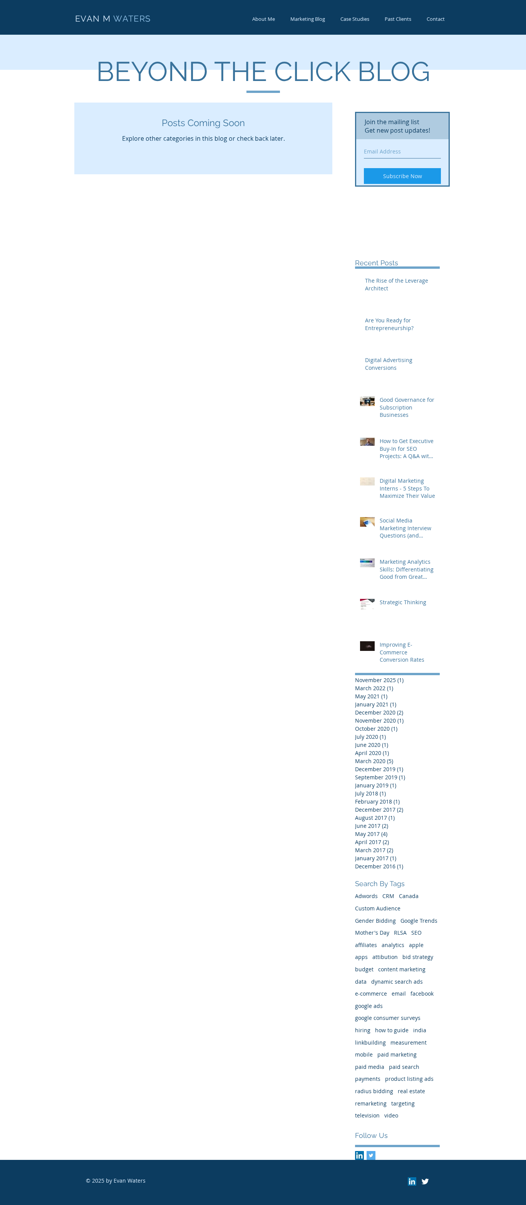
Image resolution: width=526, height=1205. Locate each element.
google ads (369, 1006)
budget (364, 969)
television (367, 1115)
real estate (411, 1091)
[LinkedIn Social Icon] (359, 1155)
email (399, 993)
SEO (416, 932)
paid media (369, 1066)
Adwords (366, 896)
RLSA (400, 932)
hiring (362, 1030)
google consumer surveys (387, 1017)
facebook (422, 993)
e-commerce (371, 993)
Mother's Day (372, 932)
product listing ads (409, 1078)
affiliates (366, 945)
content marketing (401, 969)
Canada (409, 896)
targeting (403, 1103)
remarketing (371, 1103)
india (419, 1030)
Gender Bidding (375, 920)
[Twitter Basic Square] (371, 1155)
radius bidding (374, 1091)
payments (367, 1078)
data (361, 981)
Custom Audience (377, 908)
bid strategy (417, 957)
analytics (393, 945)
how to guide (392, 1030)
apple (416, 945)
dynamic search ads (397, 981)
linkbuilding (370, 1042)
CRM (388, 896)
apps (361, 957)
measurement (408, 1042)
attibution (385, 957)
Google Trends (418, 920)
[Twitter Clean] (425, 1181)
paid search (404, 1066)
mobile (364, 1054)
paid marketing (397, 1054)
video (391, 1115)
